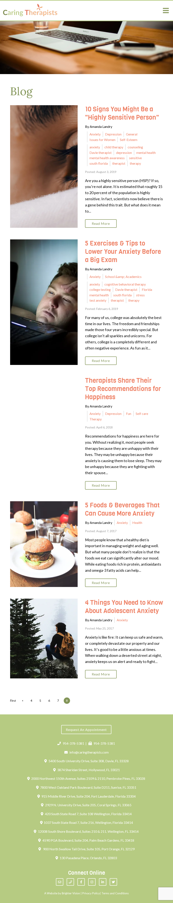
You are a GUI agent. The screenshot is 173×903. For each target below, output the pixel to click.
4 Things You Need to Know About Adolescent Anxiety (124, 606)
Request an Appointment (86, 730)
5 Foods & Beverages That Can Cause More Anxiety (122, 509)
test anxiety (97, 300)
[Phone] (70, 882)
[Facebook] (81, 882)
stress (140, 295)
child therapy (113, 147)
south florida (98, 163)
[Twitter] (113, 882)
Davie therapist (100, 152)
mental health (146, 152)
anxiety (94, 147)
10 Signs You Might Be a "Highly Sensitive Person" (122, 113)
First (13, 700)
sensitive (135, 158)
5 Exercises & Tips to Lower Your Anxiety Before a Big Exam (123, 251)
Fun (128, 413)
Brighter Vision (71, 893)
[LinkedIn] (102, 882)
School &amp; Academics (123, 277)
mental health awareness (107, 158)
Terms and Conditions (115, 893)
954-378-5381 (73, 743)
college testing (100, 289)
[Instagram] (92, 882)
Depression (113, 134)
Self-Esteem (128, 140)
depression (124, 152)
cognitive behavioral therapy (125, 284)
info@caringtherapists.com (89, 752)
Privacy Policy (91, 893)
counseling (135, 147)
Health (137, 523)
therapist (118, 163)
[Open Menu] (166, 10)
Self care (142, 413)
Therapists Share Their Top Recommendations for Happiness (123, 388)
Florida (147, 289)
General (131, 134)
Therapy (95, 419)
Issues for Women (102, 140)
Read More (101, 223)
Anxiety (95, 134)
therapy (135, 163)
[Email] (59, 882)
